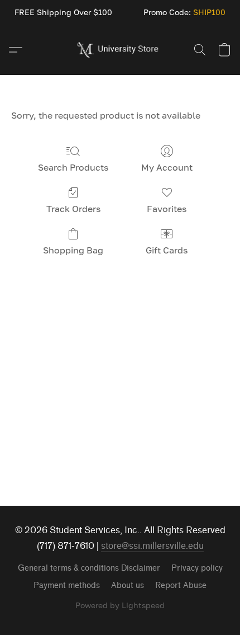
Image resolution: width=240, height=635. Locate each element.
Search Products (73, 167)
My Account (167, 167)
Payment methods (66, 585)
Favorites (166, 208)
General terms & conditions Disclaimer (89, 568)
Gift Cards (167, 250)
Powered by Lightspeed (120, 605)
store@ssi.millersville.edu (152, 545)
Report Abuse (181, 585)
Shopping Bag (73, 250)
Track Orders (73, 208)
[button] (120, 50)
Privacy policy (197, 568)
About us (127, 585)
